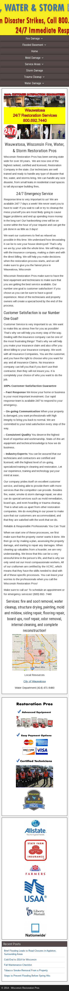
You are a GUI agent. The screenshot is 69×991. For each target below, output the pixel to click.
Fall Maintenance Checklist (18, 965)
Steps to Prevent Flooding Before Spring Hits (27, 975)
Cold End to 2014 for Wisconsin (20, 959)
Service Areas (33, 64)
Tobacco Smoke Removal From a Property (26, 970)
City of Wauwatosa (35, 681)
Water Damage (33, 83)
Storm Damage (34, 70)
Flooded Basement (32, 45)
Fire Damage (33, 38)
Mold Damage (33, 57)
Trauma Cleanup (33, 77)
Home (34, 51)
